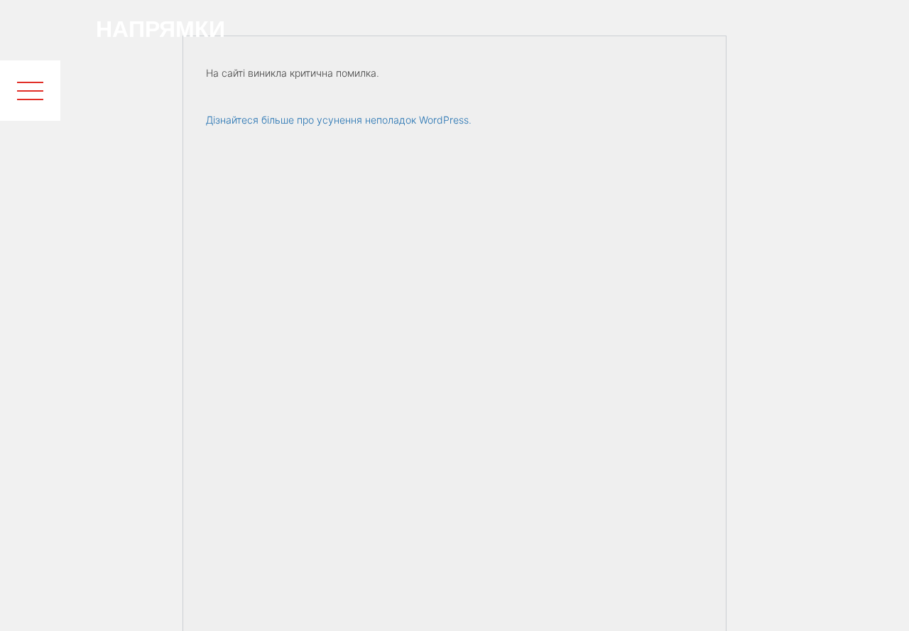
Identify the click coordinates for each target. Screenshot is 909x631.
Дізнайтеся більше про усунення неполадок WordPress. (339, 120)
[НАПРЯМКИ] (30, 30)
